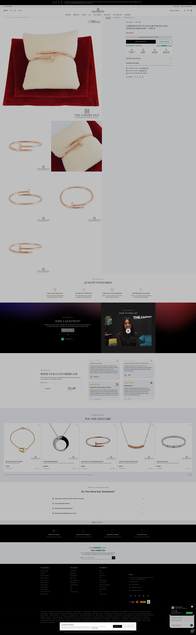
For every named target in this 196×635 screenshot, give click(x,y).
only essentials (128, 626)
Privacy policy (95, 628)
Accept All (117, 626)
